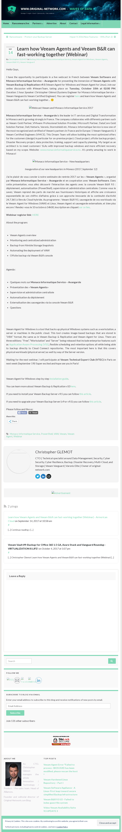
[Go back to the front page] (61, 10)
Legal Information (90, 23)
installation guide (59, 378)
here (77, 95)
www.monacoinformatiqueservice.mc (60, 149)
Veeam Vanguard (27, 62)
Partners (37, 23)
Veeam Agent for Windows (83, 59)
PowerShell (47, 434)
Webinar (18, 436)
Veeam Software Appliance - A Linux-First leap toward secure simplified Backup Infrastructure (60, 791)
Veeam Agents (101, 59)
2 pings (12, 506)
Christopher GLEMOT (18, 59)
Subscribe (15, 712)
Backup (32, 59)
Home (6, 23)
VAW (56, 434)
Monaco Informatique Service (58, 59)
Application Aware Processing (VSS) (29, 344)
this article (85, 393)
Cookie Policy (62, 827)
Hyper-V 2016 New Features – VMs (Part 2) (91, 36)
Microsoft (40, 59)
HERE (35, 214)
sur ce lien (84, 207)
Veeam (63, 434)
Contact (73, 23)
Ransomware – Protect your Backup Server (30, 36)
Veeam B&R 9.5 (12, 62)
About (63, 23)
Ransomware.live (20, 23)
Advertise (52, 23)
